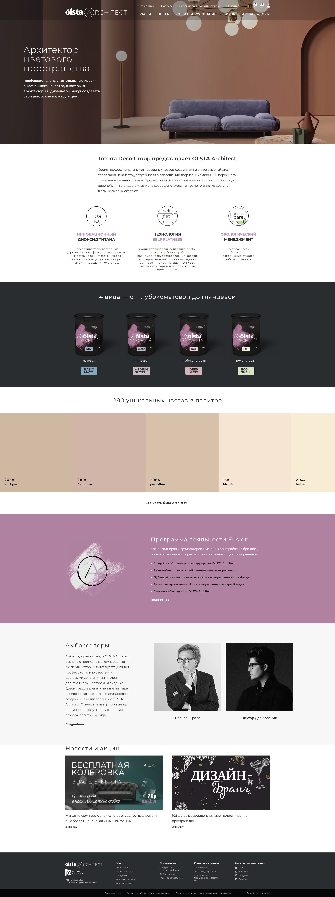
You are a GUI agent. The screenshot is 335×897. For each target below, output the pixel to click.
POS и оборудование (171, 878)
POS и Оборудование (195, 14)
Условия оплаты (125, 883)
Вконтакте (244, 879)
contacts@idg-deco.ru (205, 871)
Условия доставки (126, 879)
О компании (146, 6)
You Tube (244, 871)
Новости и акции (125, 871)
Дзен (241, 867)
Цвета (163, 14)
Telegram (244, 875)
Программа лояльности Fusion (170, 868)
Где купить (233, 6)
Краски (144, 14)
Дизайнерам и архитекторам (199, 6)
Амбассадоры (256, 14)
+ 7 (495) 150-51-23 (203, 867)
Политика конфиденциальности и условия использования (204, 893)
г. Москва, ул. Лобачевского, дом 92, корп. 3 (206, 878)
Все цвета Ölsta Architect (166, 503)
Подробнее (160, 599)
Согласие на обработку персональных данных (149, 893)
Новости (167, 6)
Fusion (229, 14)
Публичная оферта (114, 893)
